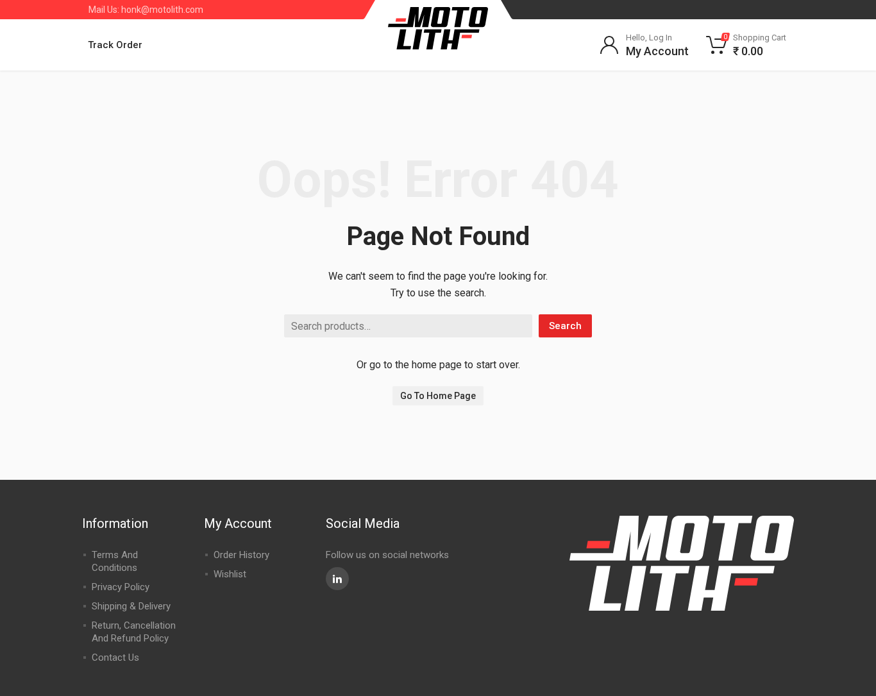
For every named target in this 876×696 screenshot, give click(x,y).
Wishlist (230, 574)
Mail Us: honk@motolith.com (145, 9)
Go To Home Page (438, 396)
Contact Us (115, 657)
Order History (241, 555)
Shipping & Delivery (131, 606)
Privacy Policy (120, 587)
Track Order (115, 45)
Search (565, 326)
